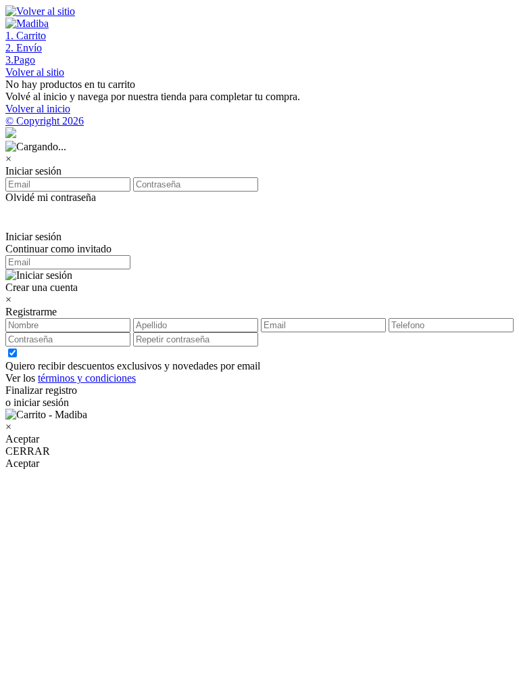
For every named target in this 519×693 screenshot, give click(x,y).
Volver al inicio (37, 108)
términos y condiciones (87, 378)
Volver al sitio (34, 72)
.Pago (20, 60)
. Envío (23, 47)
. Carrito (25, 35)
